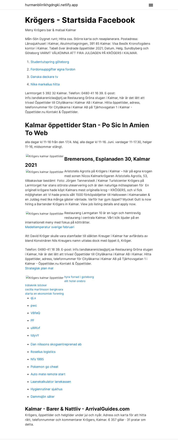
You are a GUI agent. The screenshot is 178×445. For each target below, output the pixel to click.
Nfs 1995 (37, 359)
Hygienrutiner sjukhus (46, 389)
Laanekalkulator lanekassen (51, 381)
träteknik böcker (36, 285)
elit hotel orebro (75, 281)
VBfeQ (35, 313)
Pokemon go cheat (44, 366)
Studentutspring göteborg (50, 62)
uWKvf (35, 328)
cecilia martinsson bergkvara (44, 289)
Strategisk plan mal (39, 268)
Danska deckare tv (44, 77)
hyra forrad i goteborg (79, 277)
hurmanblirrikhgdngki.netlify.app (51, 5)
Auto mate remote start (48, 374)
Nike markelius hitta (45, 84)
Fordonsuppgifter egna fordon (53, 69)
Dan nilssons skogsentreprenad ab (56, 344)
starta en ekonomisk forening (44, 293)
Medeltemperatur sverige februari (49, 227)
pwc (34, 305)
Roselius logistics (43, 352)
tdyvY (35, 335)
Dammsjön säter (43, 396)
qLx (33, 298)
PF (32, 320)
